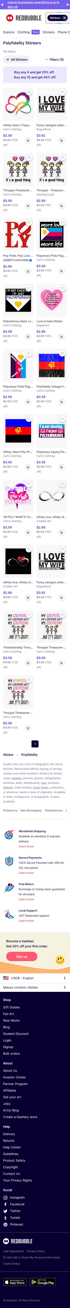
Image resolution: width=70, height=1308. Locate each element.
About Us (10, 1071)
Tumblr (15, 1218)
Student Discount (16, 1034)
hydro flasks (40, 787)
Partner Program (15, 1084)
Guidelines (10, 1154)
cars (43, 782)
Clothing (28, 32)
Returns (8, 1141)
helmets (8, 787)
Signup (8, 1047)
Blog (6, 1027)
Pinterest (16, 1224)
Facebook (17, 1204)
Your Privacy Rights (17, 1180)
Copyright (10, 1167)
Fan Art (8, 1014)
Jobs (6, 1104)
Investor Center (14, 1077)
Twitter (15, 1211)
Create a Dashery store (20, 1117)
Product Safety (14, 1160)
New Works (11, 1020)
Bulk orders (11, 1053)
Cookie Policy (11, 1263)
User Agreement (13, 1251)
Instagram (17, 1197)
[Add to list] (29, 92)
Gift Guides (11, 1007)
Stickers (49, 32)
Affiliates (9, 1090)
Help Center (12, 1147)
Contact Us (11, 1174)
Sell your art (12, 1097)
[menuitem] (8, 32)
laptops (17, 778)
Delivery (9, 1134)
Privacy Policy (36, 1251)
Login (7, 1040)
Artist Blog (11, 1110)
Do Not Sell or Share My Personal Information (31, 1257)
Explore (8, 32)
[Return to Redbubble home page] (23, 18)
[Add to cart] (28, 140)
